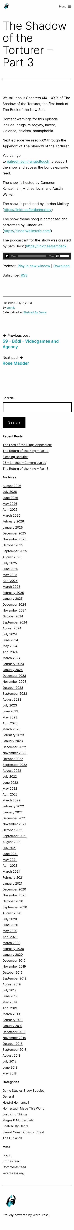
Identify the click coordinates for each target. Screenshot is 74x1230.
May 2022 (10, 788)
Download (61, 266)
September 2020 (15, 907)
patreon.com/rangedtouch (28, 161)
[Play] (7, 256)
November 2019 (14, 966)
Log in (7, 1155)
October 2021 (13, 830)
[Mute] (57, 256)
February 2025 (13, 593)
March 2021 (11, 871)
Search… (9, 398)
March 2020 (11, 943)
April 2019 (10, 1008)
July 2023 (10, 705)
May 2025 (10, 575)
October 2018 (13, 1043)
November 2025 (14, 539)
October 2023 (13, 687)
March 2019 (11, 1014)
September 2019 (15, 978)
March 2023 (11, 729)
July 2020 (10, 919)
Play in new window (34, 266)
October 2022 (13, 759)
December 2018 (14, 1032)
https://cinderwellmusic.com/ (27, 231)
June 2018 (10, 1067)
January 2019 (12, 1026)
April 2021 (10, 865)
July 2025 (10, 563)
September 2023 (15, 693)
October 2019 (13, 972)
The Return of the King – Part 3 (25, 468)
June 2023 (10, 711)
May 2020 (10, 931)
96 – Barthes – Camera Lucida (24, 463)
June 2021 (10, 854)
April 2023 (10, 723)
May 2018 (10, 1073)
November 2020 (14, 895)
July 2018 (9, 1061)
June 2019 (10, 996)
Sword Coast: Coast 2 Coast (23, 1132)
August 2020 (12, 913)
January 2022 (13, 812)
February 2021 (13, 877)
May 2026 (10, 503)
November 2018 (14, 1038)
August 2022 (12, 770)
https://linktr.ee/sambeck (46, 246)
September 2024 (15, 622)
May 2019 (10, 1002)
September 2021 (15, 836)
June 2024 (10, 640)
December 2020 (14, 889)
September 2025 (15, 551)
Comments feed (14, 1167)
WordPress (40, 1215)
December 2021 (14, 818)
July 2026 (10, 491)
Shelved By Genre (34, 312)
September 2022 (15, 765)
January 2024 (13, 670)
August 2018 (12, 1055)
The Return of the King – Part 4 (26, 451)
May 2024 (10, 646)
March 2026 (11, 515)
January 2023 (13, 741)
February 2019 (13, 1020)
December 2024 (14, 604)
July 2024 (10, 634)
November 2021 (14, 824)
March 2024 (11, 658)
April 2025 (10, 581)
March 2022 (11, 800)
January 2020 (13, 954)
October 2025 (13, 545)
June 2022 (10, 782)
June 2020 (10, 925)
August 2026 (12, 486)
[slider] (65, 256)
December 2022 (14, 747)
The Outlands (12, 1138)
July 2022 (10, 776)
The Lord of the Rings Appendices (27, 445)
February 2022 (13, 806)
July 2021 (9, 848)
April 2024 (10, 652)
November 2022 (14, 753)
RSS (24, 275)
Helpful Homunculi (16, 1102)
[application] (37, 256)
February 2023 (13, 735)
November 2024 (15, 610)
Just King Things (15, 1114)
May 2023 (10, 717)
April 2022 (10, 794)
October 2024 (13, 616)
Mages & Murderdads (18, 1120)
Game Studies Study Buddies (23, 1090)
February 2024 (13, 664)
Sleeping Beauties (15, 457)
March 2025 (11, 586)
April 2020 (10, 937)
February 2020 (13, 949)
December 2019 (14, 960)
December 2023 (14, 675)
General (8, 1096)
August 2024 (12, 628)
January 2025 (13, 598)
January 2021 (12, 883)
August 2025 (12, 557)
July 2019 (9, 990)
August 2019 (12, 984)
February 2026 (13, 521)
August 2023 (12, 699)
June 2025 (10, 569)
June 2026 (10, 498)
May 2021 (10, 859)
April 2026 (10, 509)
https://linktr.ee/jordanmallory (28, 210)
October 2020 (13, 901)
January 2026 (13, 527)
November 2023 (14, 681)
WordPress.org (13, 1173)
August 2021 (12, 842)
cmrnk (11, 307)
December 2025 (14, 533)
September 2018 (15, 1049)
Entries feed (11, 1161)
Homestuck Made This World (23, 1108)
